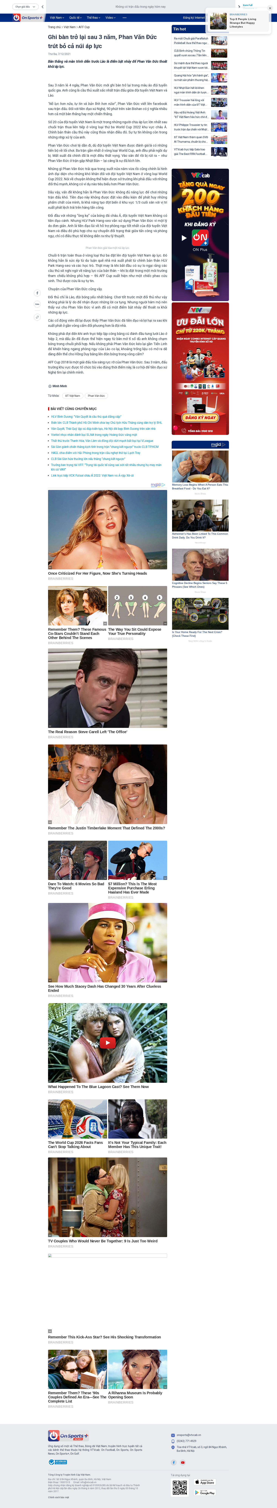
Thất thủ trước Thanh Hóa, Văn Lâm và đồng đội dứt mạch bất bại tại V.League (102, 441)
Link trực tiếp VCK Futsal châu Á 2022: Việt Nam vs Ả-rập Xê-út (92, 475)
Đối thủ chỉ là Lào (61, 297)
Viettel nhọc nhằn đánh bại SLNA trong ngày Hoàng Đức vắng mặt (94, 435)
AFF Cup (84, 27)
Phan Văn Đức (96, 395)
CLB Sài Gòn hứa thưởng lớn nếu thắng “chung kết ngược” (88, 459)
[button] (25, 7)
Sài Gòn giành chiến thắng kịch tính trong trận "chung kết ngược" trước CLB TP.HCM (104, 447)
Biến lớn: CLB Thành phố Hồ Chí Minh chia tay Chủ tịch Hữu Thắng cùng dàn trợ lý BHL (106, 422)
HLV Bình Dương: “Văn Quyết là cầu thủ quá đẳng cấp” (86, 416)
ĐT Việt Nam (72, 395)
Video (109, 17)
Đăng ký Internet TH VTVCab (202, 17)
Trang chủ (54, 27)
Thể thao (92, 17)
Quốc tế (74, 17)
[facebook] (37, 293)
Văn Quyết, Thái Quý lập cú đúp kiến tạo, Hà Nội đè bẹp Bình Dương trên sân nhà (103, 429)
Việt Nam (56, 17)
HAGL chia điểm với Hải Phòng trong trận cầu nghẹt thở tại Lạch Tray (95, 453)
